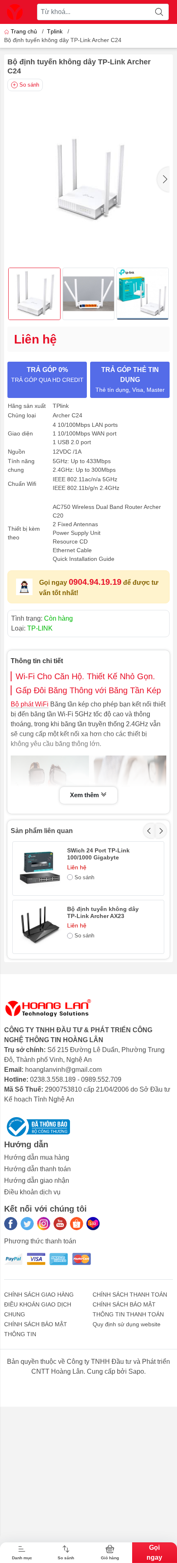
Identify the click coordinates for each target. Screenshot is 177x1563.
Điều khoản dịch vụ (32, 1192)
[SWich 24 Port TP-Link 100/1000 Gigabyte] (39, 868)
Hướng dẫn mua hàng (36, 1157)
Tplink (55, 31)
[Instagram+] (43, 1223)
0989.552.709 (101, 1079)
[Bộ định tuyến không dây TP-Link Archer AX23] (39, 927)
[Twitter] (27, 1223)
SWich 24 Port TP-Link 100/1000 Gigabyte (98, 854)
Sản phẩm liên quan (42, 830)
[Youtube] (60, 1223)
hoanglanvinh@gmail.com (63, 1069)
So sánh (29, 85)
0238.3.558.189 (53, 1079)
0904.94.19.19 (95, 581)
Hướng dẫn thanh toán (37, 1168)
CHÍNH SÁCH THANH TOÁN (130, 1294)
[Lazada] (93, 1223)
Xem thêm (85, 794)
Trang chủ (24, 31)
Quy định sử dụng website (127, 1324)
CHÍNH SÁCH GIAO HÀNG (39, 1294)
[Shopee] (76, 1223)
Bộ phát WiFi (30, 704)
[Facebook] (10, 1223)
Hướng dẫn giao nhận (36, 1180)
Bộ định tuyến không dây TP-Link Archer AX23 (103, 912)
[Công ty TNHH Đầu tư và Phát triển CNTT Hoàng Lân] (15, 12)
